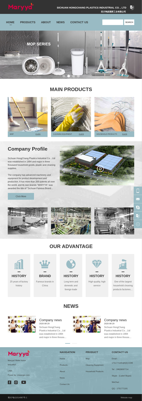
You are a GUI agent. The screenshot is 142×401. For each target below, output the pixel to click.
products (64, 365)
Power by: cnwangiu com (19, 375)
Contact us (64, 384)
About (62, 371)
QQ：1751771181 (120, 388)
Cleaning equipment (94, 365)
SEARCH (129, 22)
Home (62, 358)
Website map (126, 397)
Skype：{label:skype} (121, 376)
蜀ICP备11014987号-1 (17, 397)
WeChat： (116, 382)
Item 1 (63, 76)
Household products (94, 371)
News (62, 378)
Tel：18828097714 (120, 369)
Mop (88, 358)
